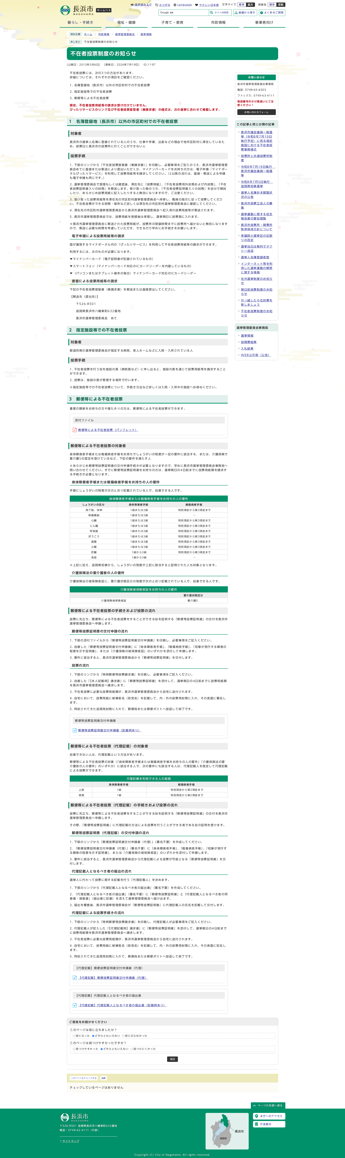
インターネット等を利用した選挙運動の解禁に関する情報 (257, 268)
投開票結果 (249, 342)
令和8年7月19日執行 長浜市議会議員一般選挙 (258, 171)
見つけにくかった (145, 1049)
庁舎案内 (265, 1124)
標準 (241, 4)
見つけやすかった (87, 1049)
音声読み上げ (143, 4)
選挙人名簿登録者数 (255, 257)
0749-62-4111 (78, 1130)
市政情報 (103, 34)
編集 (104, 1078)
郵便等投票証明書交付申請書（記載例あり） (109, 730)
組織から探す (247, 12)
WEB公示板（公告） (256, 355)
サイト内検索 (222, 12)
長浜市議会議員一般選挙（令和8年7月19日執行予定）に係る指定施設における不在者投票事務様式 (257, 141)
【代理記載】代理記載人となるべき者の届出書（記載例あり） (122, 1005)
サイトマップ (71, 1141)
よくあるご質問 (274, 12)
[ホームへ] (76, 14)
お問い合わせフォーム (256, 112)
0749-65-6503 (255, 90)
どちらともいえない (107, 1036)
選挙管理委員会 (125, 34)
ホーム (88, 34)
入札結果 (247, 348)
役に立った (83, 1036)
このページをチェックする (84, 1078)
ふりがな (164, 5)
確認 (172, 1059)
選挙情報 (146, 34)
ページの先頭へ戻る (270, 1105)
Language (184, 4)
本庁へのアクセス (271, 1116)
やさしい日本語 (209, 5)
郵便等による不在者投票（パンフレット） (108, 430)
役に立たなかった (136, 1036)
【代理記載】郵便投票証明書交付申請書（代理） (113, 977)
